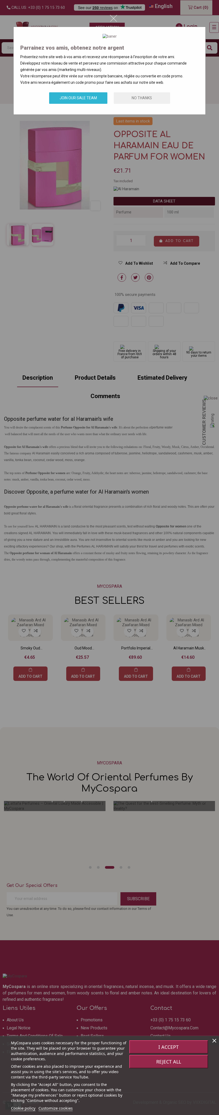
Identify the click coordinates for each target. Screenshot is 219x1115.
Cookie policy (23, 1108)
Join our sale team (78, 98)
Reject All (168, 1061)
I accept (168, 1047)
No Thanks (142, 98)
